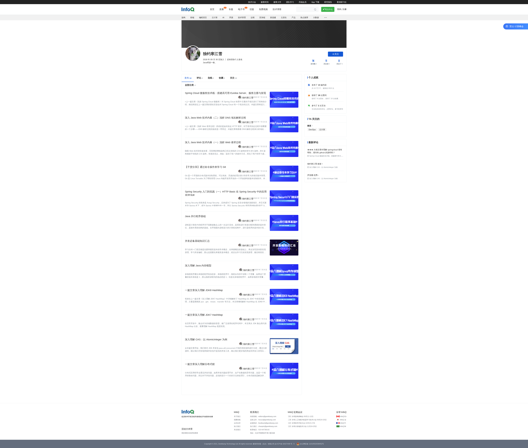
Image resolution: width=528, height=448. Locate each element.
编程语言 (203, 17)
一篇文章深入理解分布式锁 (200, 364)
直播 (221, 9)
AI (223, 17)
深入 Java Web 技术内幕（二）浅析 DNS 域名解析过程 (215, 117)
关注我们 (237, 430)
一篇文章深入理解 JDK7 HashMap (204, 314)
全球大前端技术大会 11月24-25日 (304, 426)
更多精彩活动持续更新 (190, 433)
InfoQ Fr (343, 423)
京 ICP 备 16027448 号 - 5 (285, 444)
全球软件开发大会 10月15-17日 (303, 423)
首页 (212, 9)
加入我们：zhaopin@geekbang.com (263, 426)
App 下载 (315, 2)
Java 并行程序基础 (195, 216)
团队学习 (290, 2)
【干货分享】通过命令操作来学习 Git (205, 167)
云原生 (284, 17)
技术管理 (242, 17)
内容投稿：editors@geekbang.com (263, 416)
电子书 (241, 9)
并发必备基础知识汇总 (197, 241)
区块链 (262, 17)
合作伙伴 (237, 423)
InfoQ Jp (343, 420)
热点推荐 (304, 17)
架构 (183, 17)
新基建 (273, 17)
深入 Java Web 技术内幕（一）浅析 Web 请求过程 (213, 142)
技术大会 (252, 2)
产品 (293, 17)
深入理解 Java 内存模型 (198, 265)
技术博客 (277, 9)
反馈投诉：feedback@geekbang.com (264, 423)
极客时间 (265, 2)
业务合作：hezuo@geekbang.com (263, 420)
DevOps (312, 130)
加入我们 (237, 426)
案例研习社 (341, 2)
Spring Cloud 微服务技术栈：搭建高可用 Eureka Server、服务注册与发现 (225, 93)
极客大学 (277, 2)
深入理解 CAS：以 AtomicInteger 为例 (206, 339)
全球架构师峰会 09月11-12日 (302, 416)
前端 (192, 17)
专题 (231, 9)
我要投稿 (237, 420)
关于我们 (237, 416)
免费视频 (263, 9)
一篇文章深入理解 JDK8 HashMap (204, 290)
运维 (253, 17)
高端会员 (302, 2)
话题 (252, 9)
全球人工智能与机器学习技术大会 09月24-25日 (309, 420)
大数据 (316, 17)
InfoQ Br (343, 426)
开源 (231, 17)
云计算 (215, 17)
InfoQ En (343, 416)
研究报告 (328, 2)
